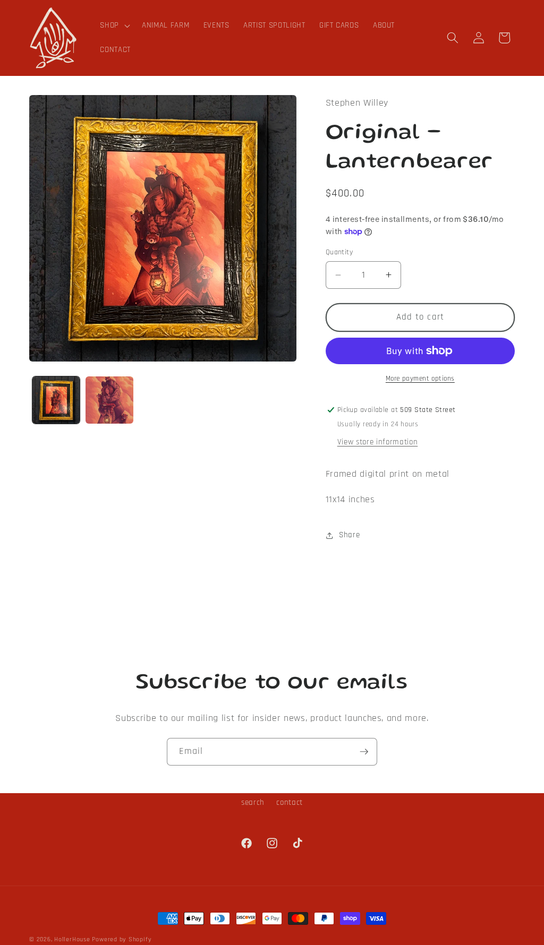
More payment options (420, 378)
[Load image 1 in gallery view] (56, 400)
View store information (377, 442)
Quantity (339, 252)
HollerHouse (72, 939)
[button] (114, 25)
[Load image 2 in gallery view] (109, 400)
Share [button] (349, 535)
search (253, 802)
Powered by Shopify (121, 939)
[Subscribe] (364, 752)
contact (289, 802)
